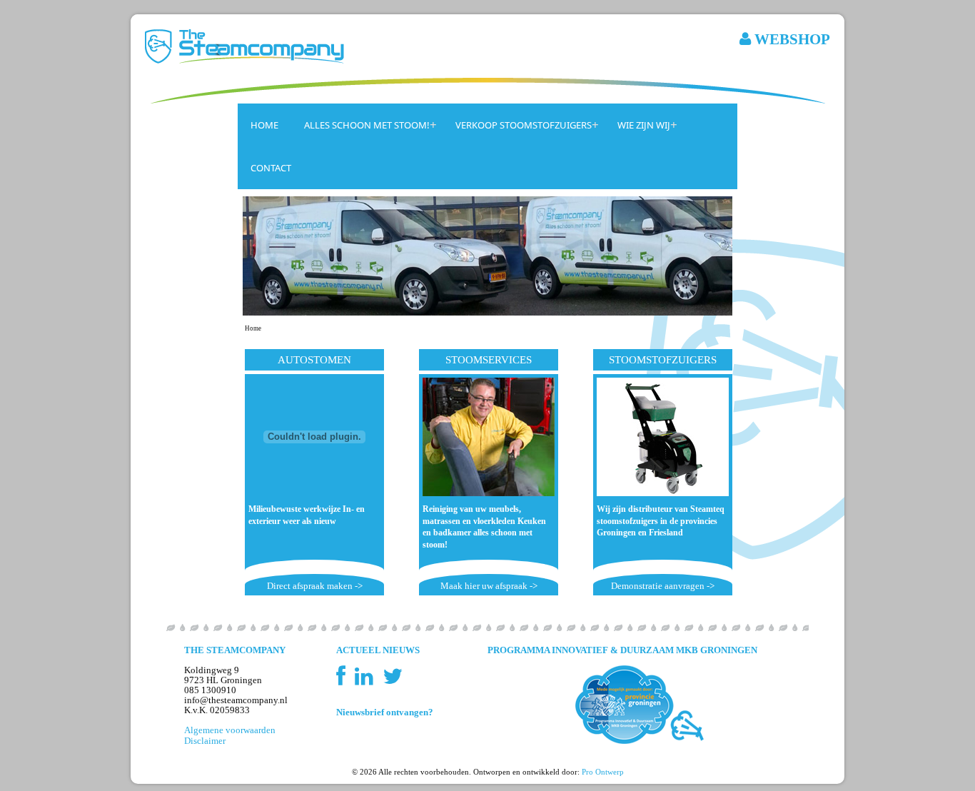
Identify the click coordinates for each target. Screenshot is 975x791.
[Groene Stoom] (487, 704)
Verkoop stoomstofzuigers (523, 125)
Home (264, 125)
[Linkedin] (367, 681)
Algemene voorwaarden (230, 730)
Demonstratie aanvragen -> (662, 586)
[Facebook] (344, 681)
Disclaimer (205, 741)
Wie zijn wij (643, 125)
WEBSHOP (790, 39)
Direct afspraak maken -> (315, 586)
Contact (271, 167)
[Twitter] (393, 681)
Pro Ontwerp (603, 771)
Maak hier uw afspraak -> (488, 586)
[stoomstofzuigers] (663, 437)
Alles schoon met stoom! (367, 125)
